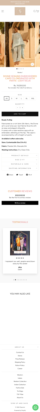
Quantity (20, 104)
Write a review (20, 203)
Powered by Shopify (20, 410)
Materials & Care (20, 164)
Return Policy (19, 365)
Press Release (20, 359)
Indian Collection (20, 384)
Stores (20, 356)
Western (20, 375)
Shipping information (20, 168)
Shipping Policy (20, 362)
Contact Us (20, 352)
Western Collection (20, 381)
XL (27, 98)
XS (7, 98)
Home (19, 72)
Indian (20, 378)
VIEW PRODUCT (20, 252)
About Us (19, 347)
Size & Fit (20, 159)
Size (20, 94)
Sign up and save (19, 403)
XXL (32, 98)
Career (20, 368)
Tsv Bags (20, 391)
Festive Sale (20, 388)
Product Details (20, 155)
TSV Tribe (20, 394)
